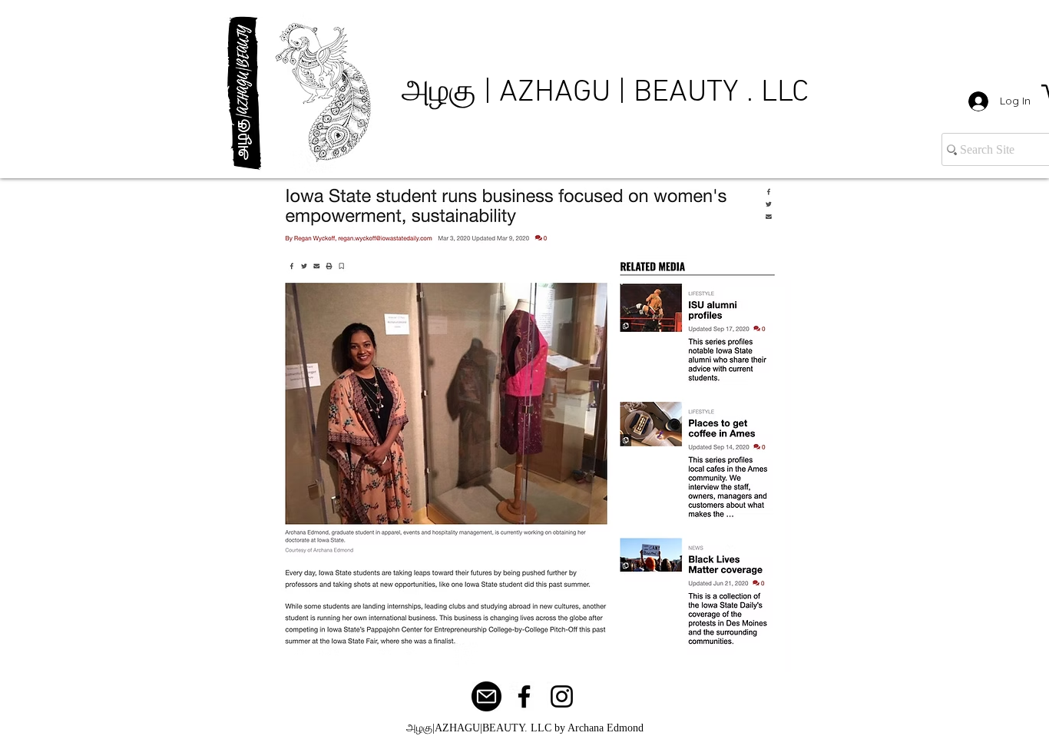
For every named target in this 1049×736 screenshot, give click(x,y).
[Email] (486, 696)
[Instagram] (562, 696)
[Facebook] (524, 696)
